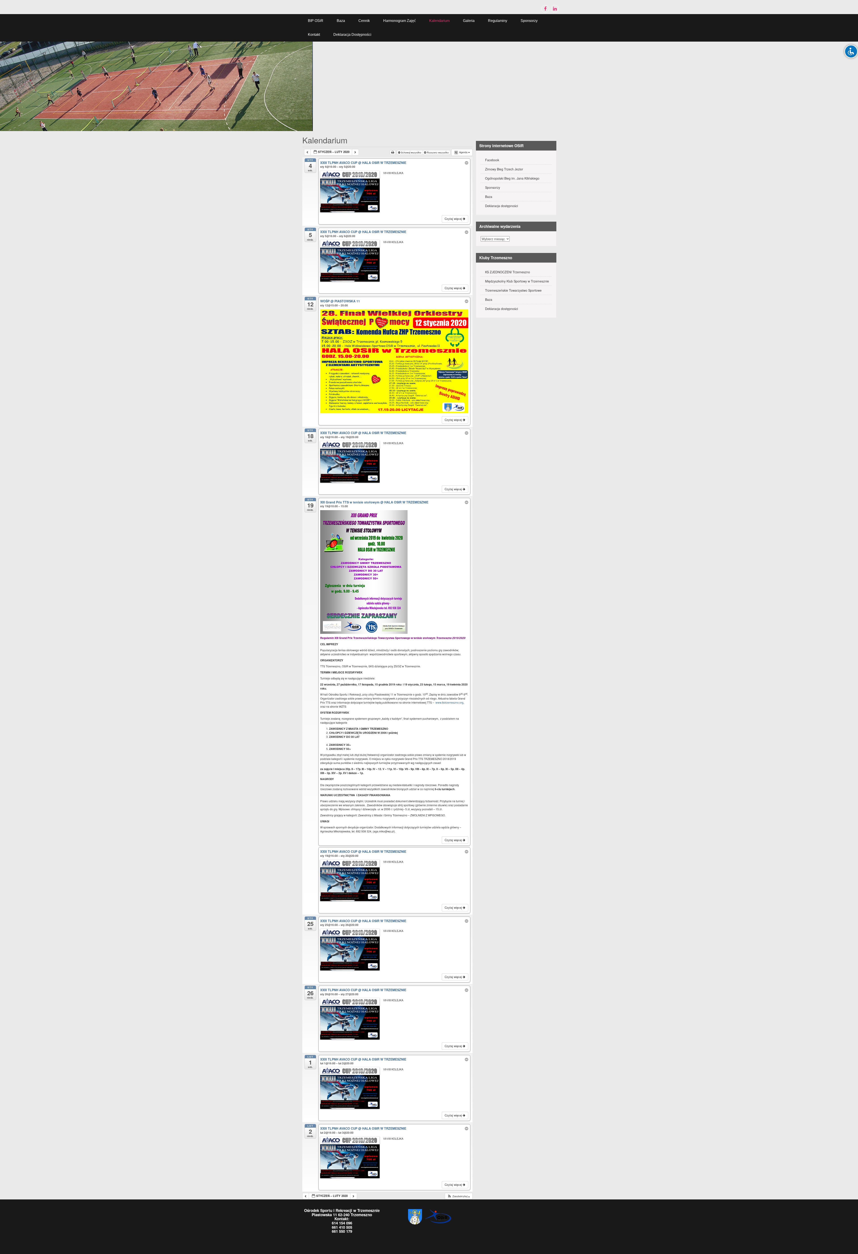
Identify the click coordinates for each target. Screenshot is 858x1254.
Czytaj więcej (454, 218)
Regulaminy (497, 21)
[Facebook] (545, 9)
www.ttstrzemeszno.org (449, 702)
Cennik (364, 21)
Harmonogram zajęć (399, 21)
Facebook (492, 160)
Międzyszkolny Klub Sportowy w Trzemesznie (517, 281)
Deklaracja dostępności (352, 34)
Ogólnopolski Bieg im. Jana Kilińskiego (512, 178)
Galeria (469, 21)
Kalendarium (439, 21)
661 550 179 (342, 1231)
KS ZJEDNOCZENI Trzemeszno (507, 272)
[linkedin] (555, 9)
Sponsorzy (529, 21)
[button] (458, 1196)
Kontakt (314, 34)
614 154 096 (342, 1223)
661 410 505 (342, 1227)
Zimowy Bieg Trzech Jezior (504, 169)
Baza (341, 21)
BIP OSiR (315, 21)
